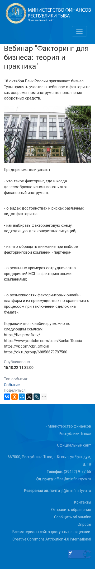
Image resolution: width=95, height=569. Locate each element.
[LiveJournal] (37, 396)
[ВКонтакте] (7, 396)
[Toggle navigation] (79, 31)
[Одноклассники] (14, 396)
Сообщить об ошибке (72, 517)
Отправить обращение (71, 510)
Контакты (82, 502)
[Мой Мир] (22, 396)
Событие (12, 385)
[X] (29, 396)
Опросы (84, 524)
